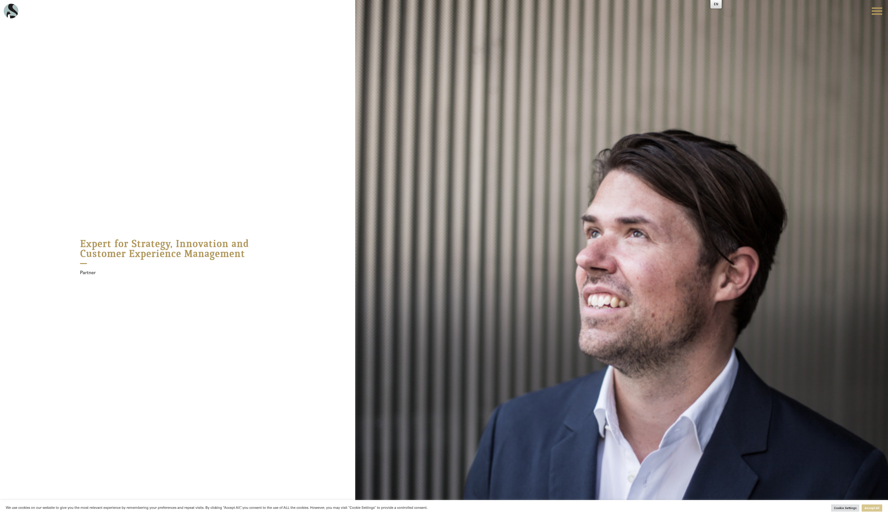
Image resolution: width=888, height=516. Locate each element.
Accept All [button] (871, 508)
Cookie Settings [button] (845, 508)
